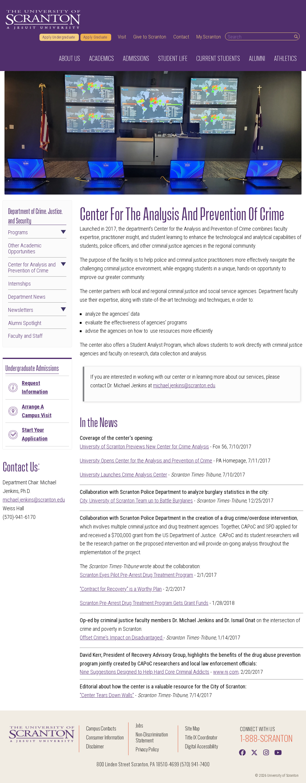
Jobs (139, 725)
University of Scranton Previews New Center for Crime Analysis (144, 446)
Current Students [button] (218, 58)
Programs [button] (18, 232)
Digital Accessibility (201, 746)
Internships (19, 284)
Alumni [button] (257, 58)
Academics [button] (101, 58)
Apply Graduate (95, 37)
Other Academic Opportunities (25, 249)
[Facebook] (242, 752)
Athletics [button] (285, 58)
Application (35, 434)
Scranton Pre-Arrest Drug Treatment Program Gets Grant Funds (144, 603)
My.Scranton (208, 37)
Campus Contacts (101, 728)
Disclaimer (95, 746)
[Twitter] (254, 752)
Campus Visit (36, 410)
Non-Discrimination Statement (152, 737)
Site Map (192, 728)
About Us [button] (69, 58)
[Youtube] (278, 752)
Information (35, 387)
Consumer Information (105, 737)
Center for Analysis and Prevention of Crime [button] (32, 268)
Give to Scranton (149, 37)
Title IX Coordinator (201, 737)
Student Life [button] (172, 58)
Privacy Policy (147, 749)
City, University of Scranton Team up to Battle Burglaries (136, 500)
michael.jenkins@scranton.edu (34, 500)
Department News (26, 297)
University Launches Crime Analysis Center (123, 474)
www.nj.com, (226, 672)
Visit (122, 37)
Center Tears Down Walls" (107, 695)
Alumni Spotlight (24, 323)
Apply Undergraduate (59, 37)
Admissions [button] (136, 58)
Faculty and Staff (25, 336)
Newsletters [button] (20, 310)
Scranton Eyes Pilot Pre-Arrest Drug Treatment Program (136, 575)
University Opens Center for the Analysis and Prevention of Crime (146, 460)
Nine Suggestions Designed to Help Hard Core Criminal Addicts (144, 672)
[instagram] (266, 752)
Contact (181, 37)
